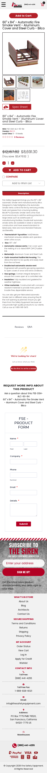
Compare (12, 176)
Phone (13, 469)
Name (14, 438)
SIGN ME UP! (23, 572)
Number (13, 480)
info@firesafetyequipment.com (23, 703)
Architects (23, 609)
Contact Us (23, 613)
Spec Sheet (20, 107)
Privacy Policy (23, 635)
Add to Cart (22, 170)
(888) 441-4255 (29, 4)
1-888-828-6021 (23, 690)
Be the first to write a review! (23, 368)
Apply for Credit (23, 658)
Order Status (23, 646)
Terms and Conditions (24, 623)
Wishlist (23, 663)
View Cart (23, 650)
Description (23, 193)
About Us (23, 601)
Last (25, 449)
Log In (23, 654)
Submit (23, 523)
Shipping (23, 631)
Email (13, 487)
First (12, 449)
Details (14, 500)
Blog (23, 605)
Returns (23, 627)
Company (16, 456)
